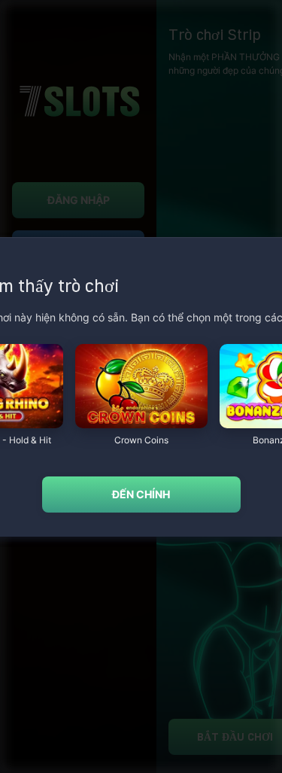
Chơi (141, 420)
